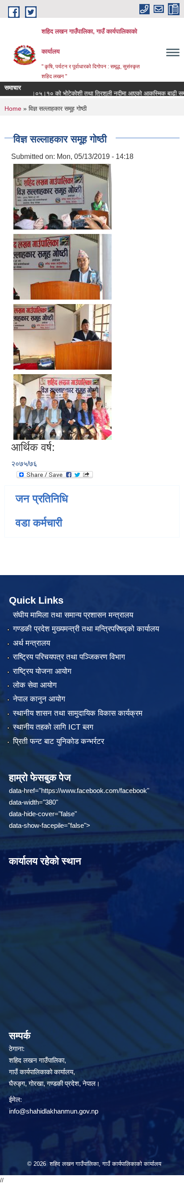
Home (12, 108)
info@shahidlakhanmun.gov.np (53, 1111)
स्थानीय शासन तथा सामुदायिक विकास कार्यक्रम (77, 713)
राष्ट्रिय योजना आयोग (42, 671)
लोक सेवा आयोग (35, 685)
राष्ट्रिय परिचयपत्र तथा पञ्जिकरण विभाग (69, 657)
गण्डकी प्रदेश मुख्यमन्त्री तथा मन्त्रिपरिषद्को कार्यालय (86, 629)
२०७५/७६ (24, 463)
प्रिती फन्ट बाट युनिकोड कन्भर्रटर (58, 741)
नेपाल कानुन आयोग (39, 699)
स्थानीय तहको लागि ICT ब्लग (53, 727)
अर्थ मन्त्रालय (31, 643)
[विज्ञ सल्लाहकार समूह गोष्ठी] (62, 196)
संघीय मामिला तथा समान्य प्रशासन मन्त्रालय (73, 615)
